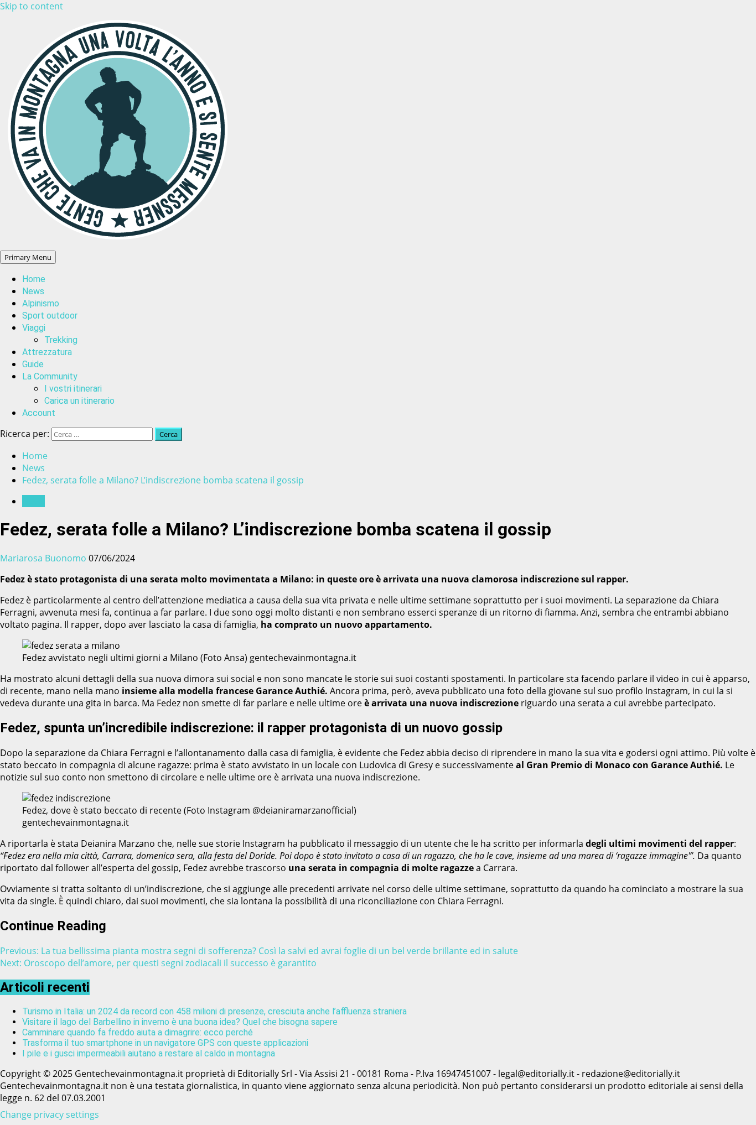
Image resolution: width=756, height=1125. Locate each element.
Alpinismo (40, 303)
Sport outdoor (49, 315)
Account (38, 413)
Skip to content (31, 6)
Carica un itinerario (79, 400)
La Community (49, 376)
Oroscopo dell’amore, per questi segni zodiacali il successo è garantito (158, 963)
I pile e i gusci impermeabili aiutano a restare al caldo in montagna (148, 1053)
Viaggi (33, 327)
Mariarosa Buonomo (44, 558)
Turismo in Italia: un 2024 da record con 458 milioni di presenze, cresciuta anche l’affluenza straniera (214, 1011)
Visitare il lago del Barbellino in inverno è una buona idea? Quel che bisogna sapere (180, 1022)
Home (33, 279)
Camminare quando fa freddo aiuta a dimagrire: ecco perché (137, 1032)
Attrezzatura (47, 352)
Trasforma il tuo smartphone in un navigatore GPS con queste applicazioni (165, 1043)
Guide (33, 364)
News (33, 291)
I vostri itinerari (73, 388)
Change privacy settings (49, 1114)
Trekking (60, 340)
